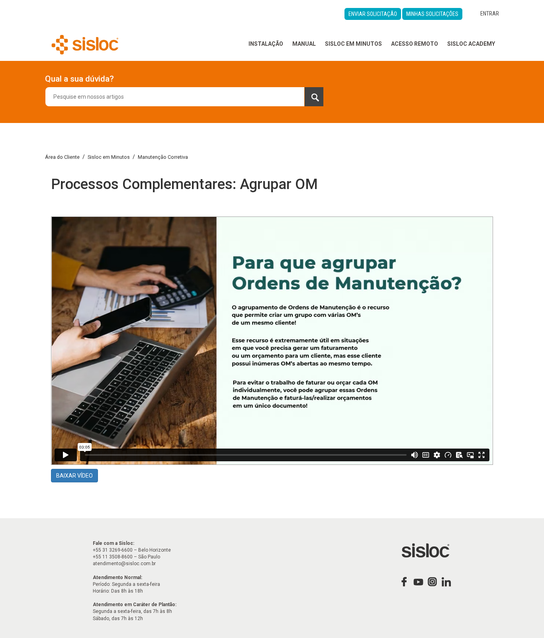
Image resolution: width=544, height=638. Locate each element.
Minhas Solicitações (432, 14)
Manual (304, 44)
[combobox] (184, 97)
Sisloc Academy (471, 44)
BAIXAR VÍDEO (74, 475)
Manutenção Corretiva (163, 157)
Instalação (266, 44)
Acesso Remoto (414, 44)
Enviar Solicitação (372, 14)
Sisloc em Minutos (353, 44)
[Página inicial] (85, 44)
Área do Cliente (62, 157)
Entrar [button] (489, 13)
